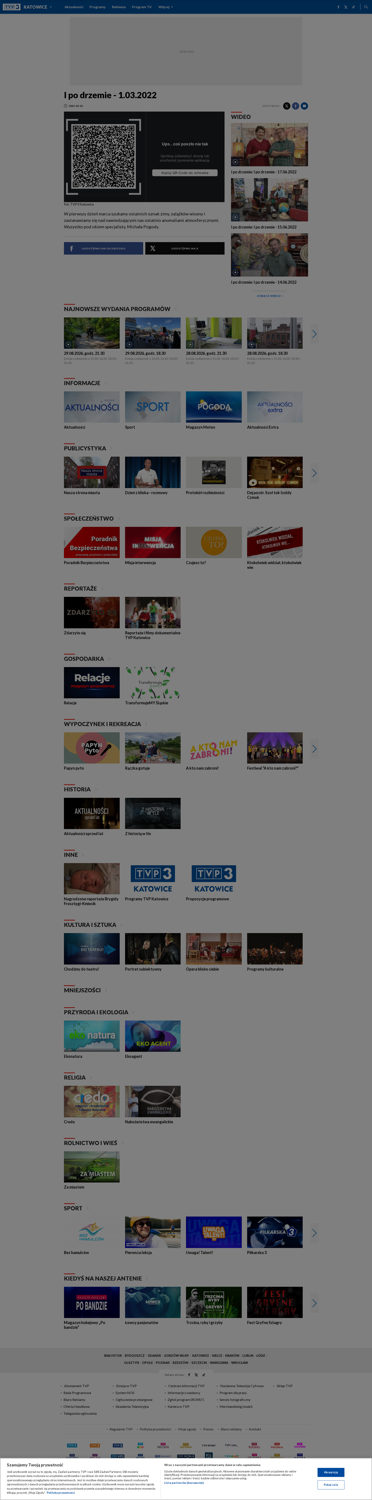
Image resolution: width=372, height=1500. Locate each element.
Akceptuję (331, 1472)
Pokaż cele (331, 1484)
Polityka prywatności (61, 1492)
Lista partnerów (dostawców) (184, 1482)
